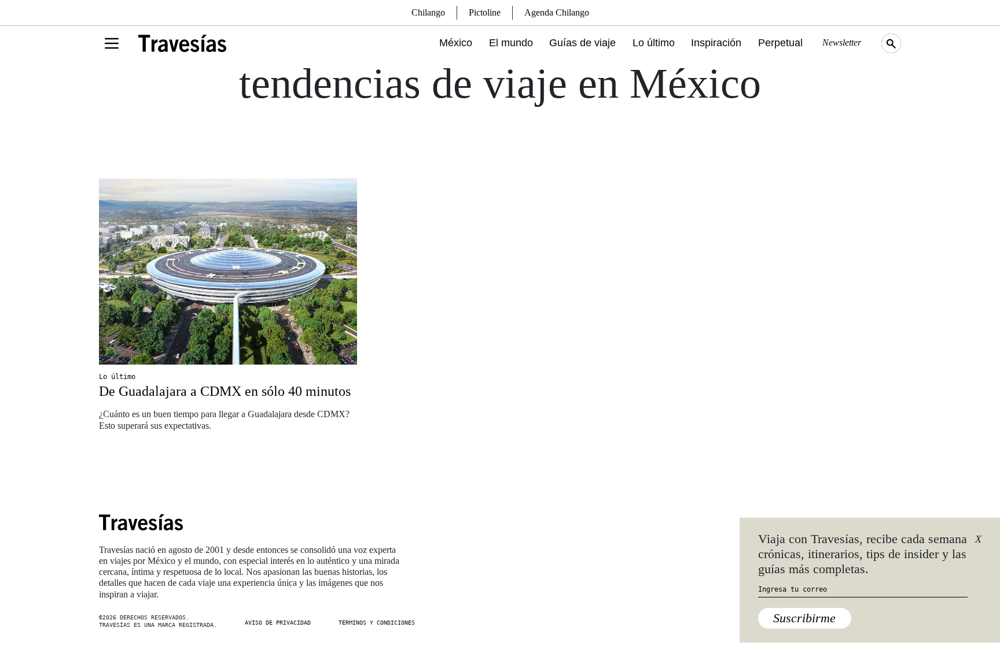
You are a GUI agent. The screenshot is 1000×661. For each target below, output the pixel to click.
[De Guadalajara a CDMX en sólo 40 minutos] (228, 272)
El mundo (511, 43)
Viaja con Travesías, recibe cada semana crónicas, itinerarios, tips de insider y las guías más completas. (862, 554)
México (455, 43)
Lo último (654, 43)
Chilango (428, 12)
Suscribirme (804, 618)
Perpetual (780, 43)
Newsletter (841, 42)
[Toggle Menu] (111, 43)
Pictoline (485, 12)
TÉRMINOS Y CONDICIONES (377, 622)
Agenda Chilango (556, 12)
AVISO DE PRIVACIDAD (278, 622)
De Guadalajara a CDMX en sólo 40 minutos (225, 391)
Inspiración (716, 43)
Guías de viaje (582, 43)
